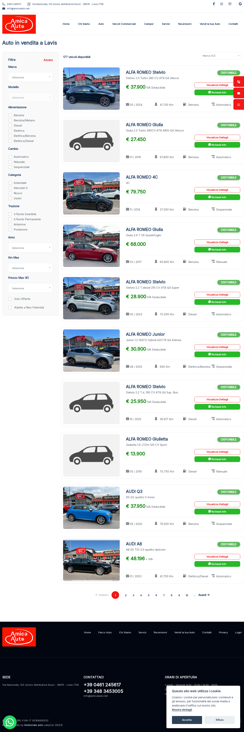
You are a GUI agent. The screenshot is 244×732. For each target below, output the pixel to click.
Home (87, 632)
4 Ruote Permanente (27, 219)
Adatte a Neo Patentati (29, 307)
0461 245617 (14, 4)
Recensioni (160, 632)
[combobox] (30, 77)
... (194, 595)
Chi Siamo (125, 632)
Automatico (21, 157)
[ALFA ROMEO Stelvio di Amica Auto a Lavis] (91, 88)
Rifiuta (220, 719)
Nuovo (18, 193)
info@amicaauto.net (18, 8)
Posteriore (20, 229)
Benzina (19, 115)
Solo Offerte (22, 299)
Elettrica (19, 130)
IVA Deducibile (155, 87)
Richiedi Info (218, 92)
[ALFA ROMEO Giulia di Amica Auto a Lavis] (91, 141)
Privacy (223, 632)
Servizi (142, 632)
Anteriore (20, 224)
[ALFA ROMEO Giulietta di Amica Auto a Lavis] (91, 455)
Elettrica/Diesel (24, 141)
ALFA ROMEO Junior (145, 334)
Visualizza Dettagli (217, 84)
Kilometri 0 (21, 188)
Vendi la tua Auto (184, 632)
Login (238, 632)
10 (187, 595)
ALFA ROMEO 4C (142, 177)
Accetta (187, 719)
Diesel (18, 125)
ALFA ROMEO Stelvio (145, 72)
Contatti (207, 632)
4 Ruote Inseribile (25, 214)
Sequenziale (22, 167)
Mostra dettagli (182, 709)
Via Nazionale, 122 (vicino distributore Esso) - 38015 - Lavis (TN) (68, 4)
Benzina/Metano (24, 120)
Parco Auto (105, 632)
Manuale (19, 162)
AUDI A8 (134, 543)
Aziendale (20, 183)
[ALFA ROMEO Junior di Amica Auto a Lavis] (91, 350)
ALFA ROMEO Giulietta (147, 439)
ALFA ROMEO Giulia (144, 124)
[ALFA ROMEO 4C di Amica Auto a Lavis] (91, 193)
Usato (18, 198)
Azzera (48, 60)
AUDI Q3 (134, 491)
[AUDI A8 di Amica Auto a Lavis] (91, 560)
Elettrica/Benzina (25, 136)
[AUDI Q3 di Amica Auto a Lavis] (91, 507)
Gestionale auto (33, 724)
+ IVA (149, 559)
